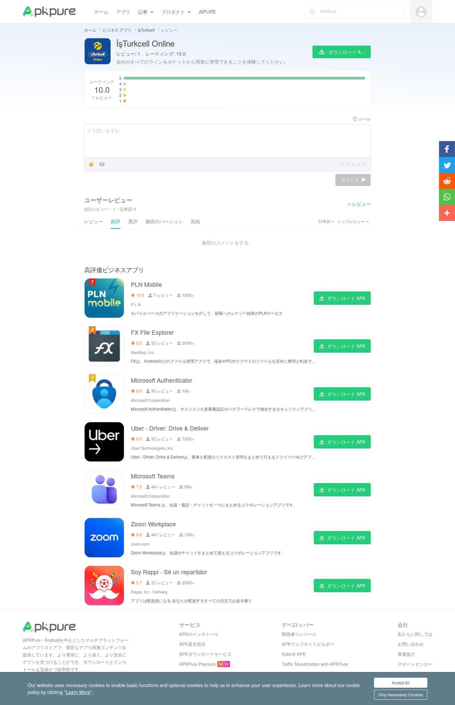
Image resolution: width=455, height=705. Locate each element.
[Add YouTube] (102, 165)
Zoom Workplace (153, 523)
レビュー (93, 221)
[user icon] (421, 12)
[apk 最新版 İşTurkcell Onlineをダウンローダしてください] (97, 52)
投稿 (195, 221)
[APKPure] (49, 11)
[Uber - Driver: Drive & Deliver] (104, 442)
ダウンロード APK (346, 298)
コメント (350, 179)
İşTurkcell (147, 30)
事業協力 (406, 654)
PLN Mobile (146, 284)
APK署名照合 (192, 644)
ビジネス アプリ (118, 30)
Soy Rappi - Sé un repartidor (169, 571)
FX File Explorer (152, 332)
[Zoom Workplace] (104, 538)
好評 (115, 221)
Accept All (401, 682)
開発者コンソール (299, 634)
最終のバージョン (164, 221)
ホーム (90, 30)
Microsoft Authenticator (161, 380)
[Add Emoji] (91, 165)
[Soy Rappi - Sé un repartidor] (104, 586)
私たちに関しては (415, 634)
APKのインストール (199, 634)
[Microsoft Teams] (104, 490)
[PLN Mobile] (104, 298)
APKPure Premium (197, 664)
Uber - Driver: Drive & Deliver (170, 428)
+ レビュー (359, 203)
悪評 (133, 221)
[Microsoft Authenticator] (104, 394)
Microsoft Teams (153, 475)
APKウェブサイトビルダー (308, 644)
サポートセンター (415, 664)
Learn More (78, 692)
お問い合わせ (411, 644)
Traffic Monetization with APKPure (315, 664)
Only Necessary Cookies (400, 694)
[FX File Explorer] (104, 346)
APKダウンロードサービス (205, 654)
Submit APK (294, 654)
